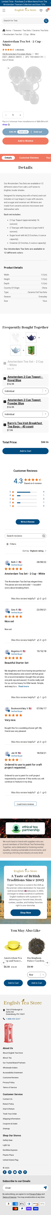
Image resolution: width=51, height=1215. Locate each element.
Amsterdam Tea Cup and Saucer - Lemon (13, 959)
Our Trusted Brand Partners (14, 1063)
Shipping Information (11, 1119)
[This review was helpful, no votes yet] (38, 598)
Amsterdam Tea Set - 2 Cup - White (19, 34)
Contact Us (7, 1099)
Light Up (6, 1145)
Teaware (17, 30)
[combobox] (34, 551)
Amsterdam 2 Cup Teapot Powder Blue (24, 401)
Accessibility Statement (13, 1072)
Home (8, 30)
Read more (24, 686)
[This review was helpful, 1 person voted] (38, 697)
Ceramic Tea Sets (40, 30)
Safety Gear (7, 1140)
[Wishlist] (41, 10)
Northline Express (10, 1150)
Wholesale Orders (10, 1067)
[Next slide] (47, 962)
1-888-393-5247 (13, 1019)
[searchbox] (23, 536)
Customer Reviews (29, 157)
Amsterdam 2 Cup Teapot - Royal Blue (25, 378)
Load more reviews (25, 804)
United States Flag (10, 1160)
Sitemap (6, 1128)
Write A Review (27, 522)
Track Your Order (10, 1114)
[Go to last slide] (4, 962)
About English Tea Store (13, 1053)
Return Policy (8, 1104)
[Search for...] (46, 21)
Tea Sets (27, 30)
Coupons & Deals (10, 1123)
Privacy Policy (8, 1082)
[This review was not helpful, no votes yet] (43, 598)
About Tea (7, 1058)
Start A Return (8, 1109)
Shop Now (25, 912)
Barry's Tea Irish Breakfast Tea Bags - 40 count (25, 424)
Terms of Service (10, 1087)
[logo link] (22, 1002)
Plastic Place (8, 1155)
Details (8, 157)
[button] (4, 10)
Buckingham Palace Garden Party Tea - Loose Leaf (36, 959)
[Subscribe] (45, 1187)
